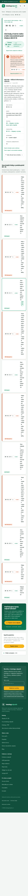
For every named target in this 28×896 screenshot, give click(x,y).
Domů (3, 11)
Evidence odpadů (6, 757)
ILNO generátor (6, 760)
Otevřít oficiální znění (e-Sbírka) (11, 148)
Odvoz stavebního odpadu (9, 746)
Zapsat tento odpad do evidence (14, 50)
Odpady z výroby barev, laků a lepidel (16, 11)
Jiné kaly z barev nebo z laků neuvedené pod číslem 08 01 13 (22, 290)
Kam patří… (5, 736)
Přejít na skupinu (11, 653)
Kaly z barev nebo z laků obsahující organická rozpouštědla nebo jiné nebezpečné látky (22, 257)
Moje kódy (4, 767)
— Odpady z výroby (13, 131)
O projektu (4, 788)
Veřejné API (5, 773)
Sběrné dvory (5, 742)
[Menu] (24, 6)
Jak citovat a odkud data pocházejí (11, 728)
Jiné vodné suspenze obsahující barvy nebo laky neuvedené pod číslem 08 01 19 (22, 543)
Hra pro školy (5, 781)
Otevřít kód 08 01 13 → (16, 73)
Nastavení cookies (6, 804)
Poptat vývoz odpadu (14, 623)
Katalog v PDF (5, 725)
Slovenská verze (5, 800)
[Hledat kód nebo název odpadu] (20, 6)
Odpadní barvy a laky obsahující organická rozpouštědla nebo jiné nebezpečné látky (22, 192)
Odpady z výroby (8, 14)
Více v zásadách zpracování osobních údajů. (14, 696)
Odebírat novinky (14, 688)
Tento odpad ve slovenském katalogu (13, 150)
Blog (3, 749)
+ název (21, 25)
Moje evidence (5, 763)
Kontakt (4, 791)
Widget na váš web (7, 770)
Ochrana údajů (13, 800)
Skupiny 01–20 (5, 718)
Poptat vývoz (14, 646)
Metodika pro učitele (7, 784)
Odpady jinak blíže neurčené (22, 590)
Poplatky (4, 739)
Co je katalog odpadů (7, 721)
